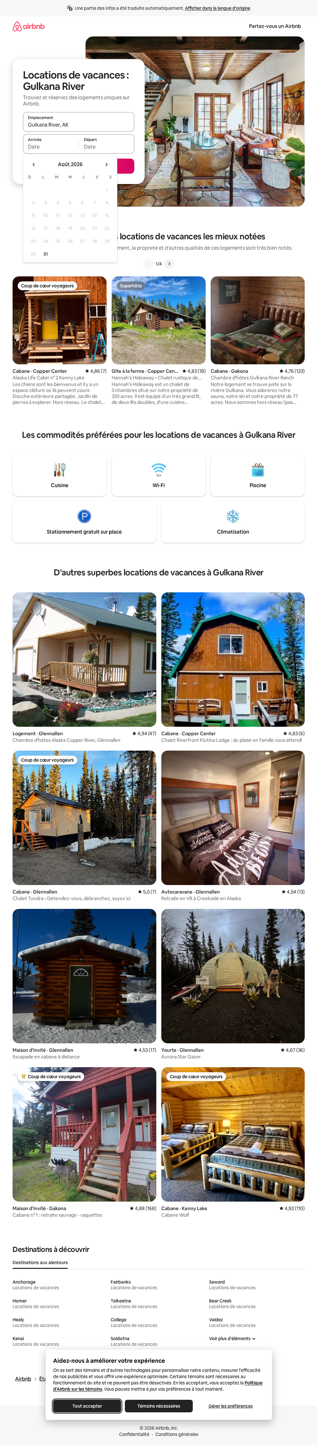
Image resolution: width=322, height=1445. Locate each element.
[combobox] (78, 124)
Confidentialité (134, 1434)
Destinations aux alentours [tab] (40, 1262)
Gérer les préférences (230, 1406)
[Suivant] (169, 264)
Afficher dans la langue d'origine (217, 8)
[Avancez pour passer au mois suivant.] (106, 164)
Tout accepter (87, 1406)
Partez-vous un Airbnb (275, 26)
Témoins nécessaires (158, 1406)
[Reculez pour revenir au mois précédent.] (34, 164)
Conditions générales (176, 1434)
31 (45, 254)
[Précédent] (148, 264)
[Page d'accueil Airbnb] (29, 26)
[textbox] (51, 146)
